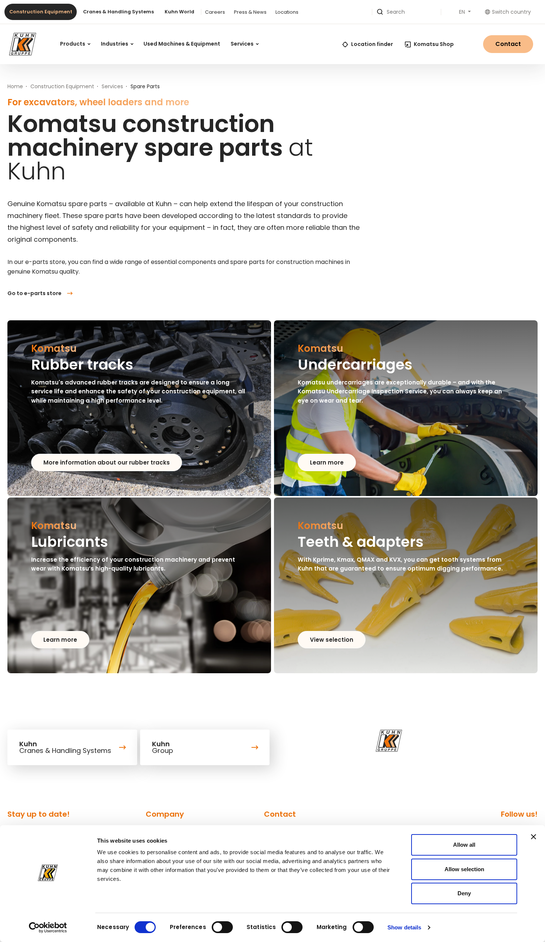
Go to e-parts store (34, 293)
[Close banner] (533, 836)
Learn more (327, 462)
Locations (286, 12)
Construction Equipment (40, 12)
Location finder (372, 44)
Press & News (250, 12)
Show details (404, 927)
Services (243, 43)
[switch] (222, 927)
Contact (508, 44)
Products (73, 43)
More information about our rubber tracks (106, 462)
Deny (464, 893)
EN (462, 11)
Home (15, 86)
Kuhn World (179, 12)
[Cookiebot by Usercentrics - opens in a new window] (48, 927)
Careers (215, 12)
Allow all (464, 845)
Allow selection (464, 869)
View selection (331, 640)
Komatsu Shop (434, 44)
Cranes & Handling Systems (118, 12)
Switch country (511, 12)
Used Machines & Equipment (181, 43)
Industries (115, 43)
